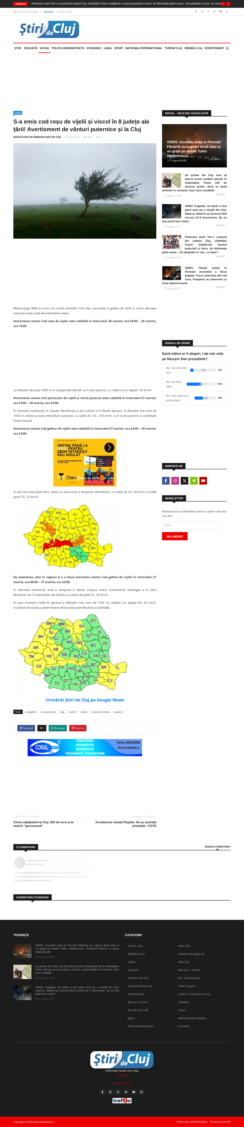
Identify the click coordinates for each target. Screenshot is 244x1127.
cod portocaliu (48, 711)
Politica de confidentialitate (192, 1121)
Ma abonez (175, 536)
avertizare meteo (101, 711)
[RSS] (226, 11)
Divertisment (214, 48)
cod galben (31, 711)
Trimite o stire (64, 11)
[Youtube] (220, 11)
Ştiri (17, 48)
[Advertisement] (161, 29)
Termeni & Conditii (220, 1121)
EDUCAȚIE (31, 48)
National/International (143, 48)
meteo (83, 711)
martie (72, 711)
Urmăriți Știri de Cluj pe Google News (85, 700)
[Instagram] (202, 11)
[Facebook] (196, 11)
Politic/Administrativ (68, 48)
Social (44, 48)
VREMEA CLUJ (193, 48)
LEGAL (108, 48)
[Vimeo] (214, 11)
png (62, 711)
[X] (208, 11)
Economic (94, 48)
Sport (118, 48)
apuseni (118, 711)
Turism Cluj (173, 48)
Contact (49, 11)
